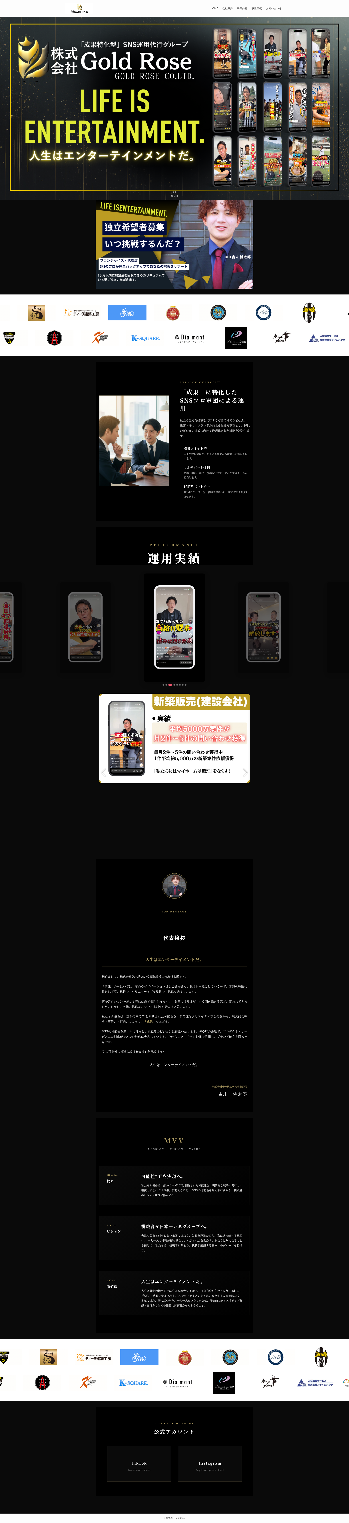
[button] (163, 685)
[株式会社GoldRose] (79, 8)
